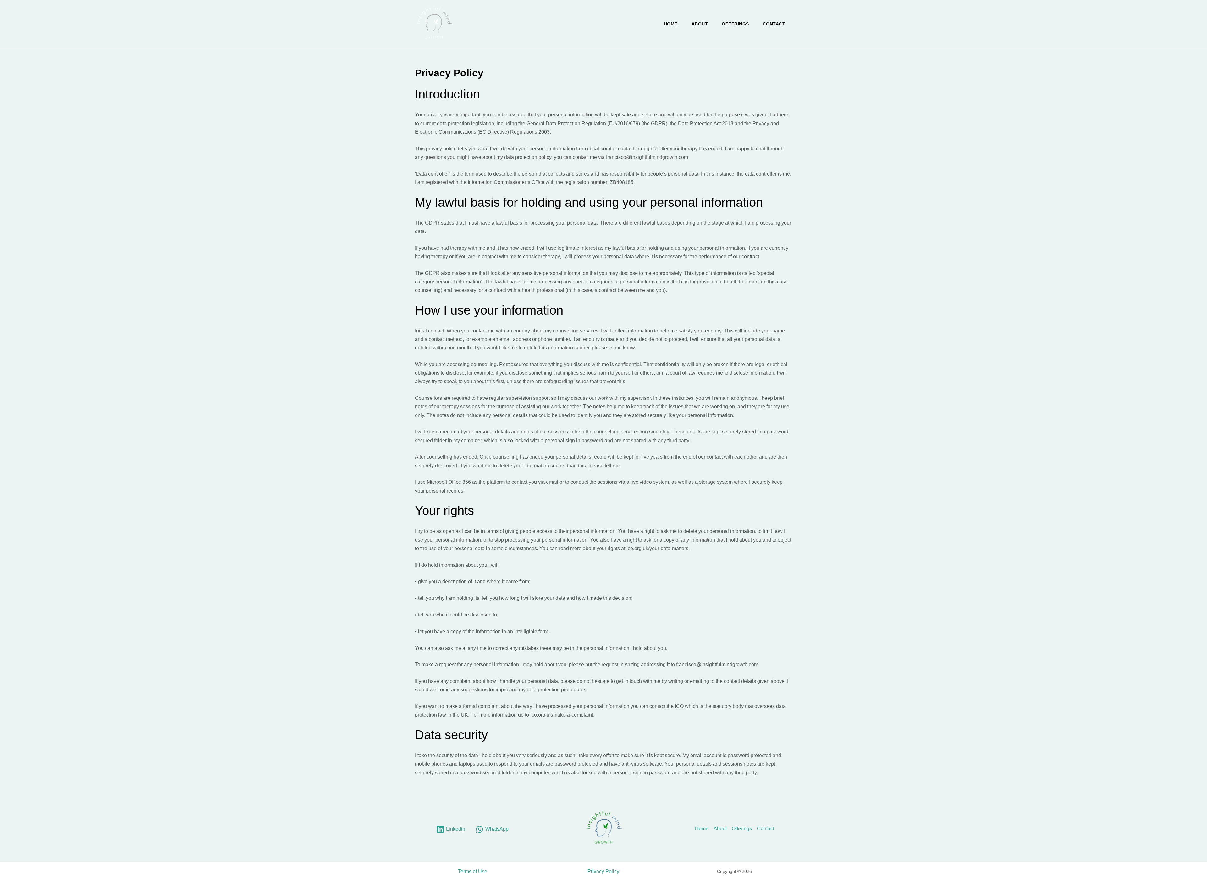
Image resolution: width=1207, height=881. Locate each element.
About (700, 24)
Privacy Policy (603, 871)
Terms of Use (472, 871)
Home (671, 24)
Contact (774, 24)
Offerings (735, 24)
